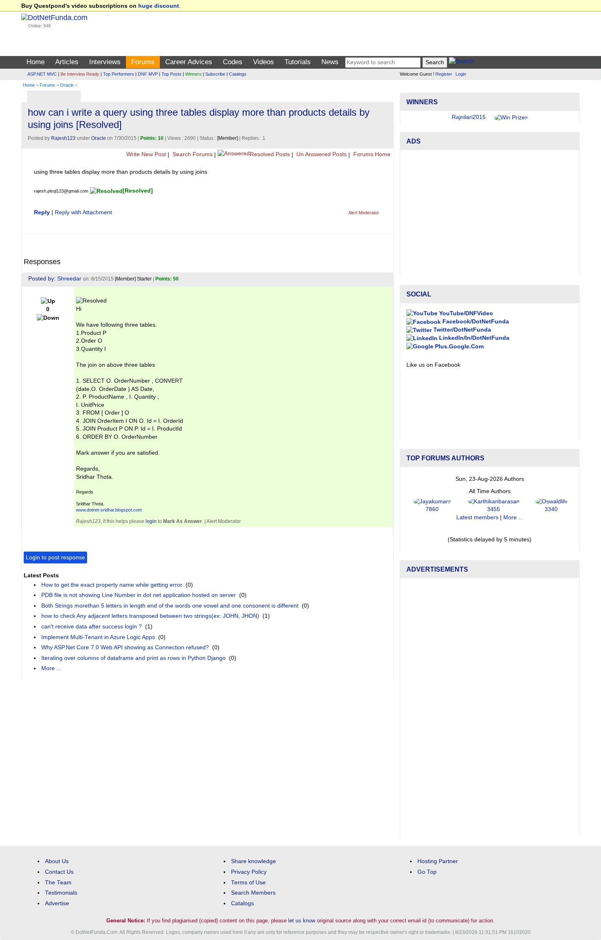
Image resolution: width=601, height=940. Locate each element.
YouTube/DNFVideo (465, 313)
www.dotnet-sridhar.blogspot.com (109, 509)
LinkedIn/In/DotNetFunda (473, 338)
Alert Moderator (363, 212)
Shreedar (69, 279)
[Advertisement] (489, 213)
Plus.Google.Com (458, 346)
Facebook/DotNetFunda (475, 322)
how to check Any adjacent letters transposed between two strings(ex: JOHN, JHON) (150, 616)
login (151, 521)
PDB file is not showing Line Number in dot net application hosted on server (138, 595)
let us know (301, 921)
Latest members (477, 517)
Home (36, 62)
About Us (57, 861)
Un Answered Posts (321, 154)
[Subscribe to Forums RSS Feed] (386, 95)
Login (460, 74)
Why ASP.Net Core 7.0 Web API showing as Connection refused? (125, 647)
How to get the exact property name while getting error (111, 585)
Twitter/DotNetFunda (461, 330)
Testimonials (61, 893)
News (330, 62)
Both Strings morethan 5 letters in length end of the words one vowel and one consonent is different (169, 606)
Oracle (67, 85)
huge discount (158, 6)
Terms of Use (248, 882)
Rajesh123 (63, 138)
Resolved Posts (270, 154)
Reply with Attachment (83, 212)
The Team (58, 882)
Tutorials (298, 62)
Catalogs (238, 74)
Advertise (57, 903)
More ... (51, 668)
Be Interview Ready (80, 74)
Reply (42, 212)
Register (443, 74)
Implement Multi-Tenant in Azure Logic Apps (98, 637)
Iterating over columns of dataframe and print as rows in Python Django (133, 658)
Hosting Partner (437, 861)
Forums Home (371, 154)
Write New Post (145, 154)
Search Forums (192, 154)
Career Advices (188, 62)
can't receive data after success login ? (91, 627)
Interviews (105, 62)
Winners (193, 74)
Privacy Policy (249, 872)
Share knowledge (253, 861)
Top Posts (171, 74)
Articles (66, 62)
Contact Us (59, 872)
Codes (232, 62)
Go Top (427, 872)
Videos (263, 62)
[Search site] (461, 62)
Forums (143, 62)
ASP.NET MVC (42, 74)
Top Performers (118, 74)
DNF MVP (148, 74)
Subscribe (215, 74)
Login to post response (55, 557)
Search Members (253, 893)
